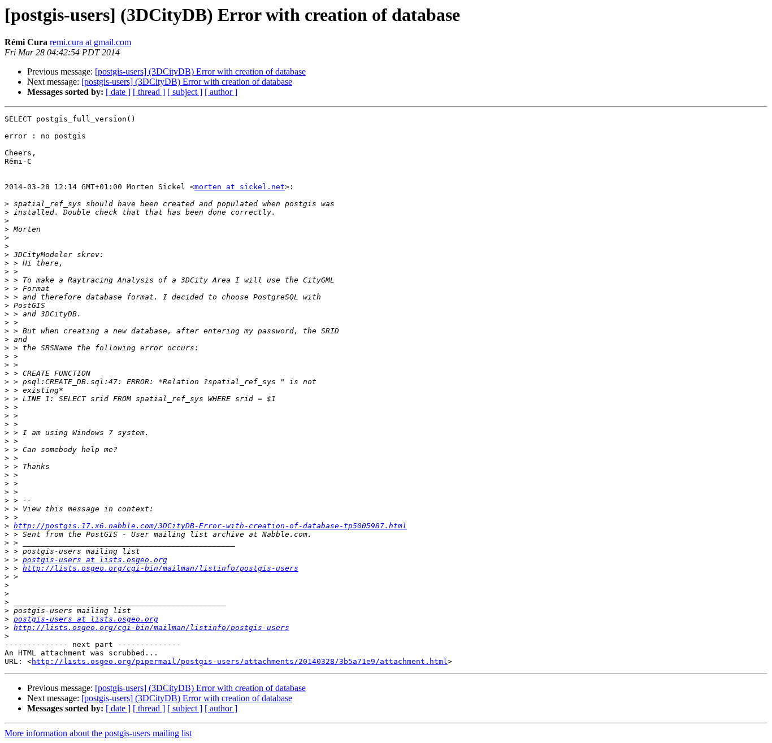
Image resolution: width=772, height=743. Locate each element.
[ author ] (221, 92)
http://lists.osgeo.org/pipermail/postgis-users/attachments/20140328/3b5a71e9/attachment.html (240, 661)
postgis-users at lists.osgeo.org (95, 559)
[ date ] (118, 92)
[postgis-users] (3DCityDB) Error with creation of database (200, 71)
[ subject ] (184, 92)
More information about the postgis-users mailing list (98, 733)
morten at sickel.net (239, 187)
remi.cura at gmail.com (90, 42)
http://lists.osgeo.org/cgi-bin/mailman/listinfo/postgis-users (160, 568)
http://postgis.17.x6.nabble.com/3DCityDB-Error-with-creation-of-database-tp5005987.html (210, 526)
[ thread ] (149, 92)
